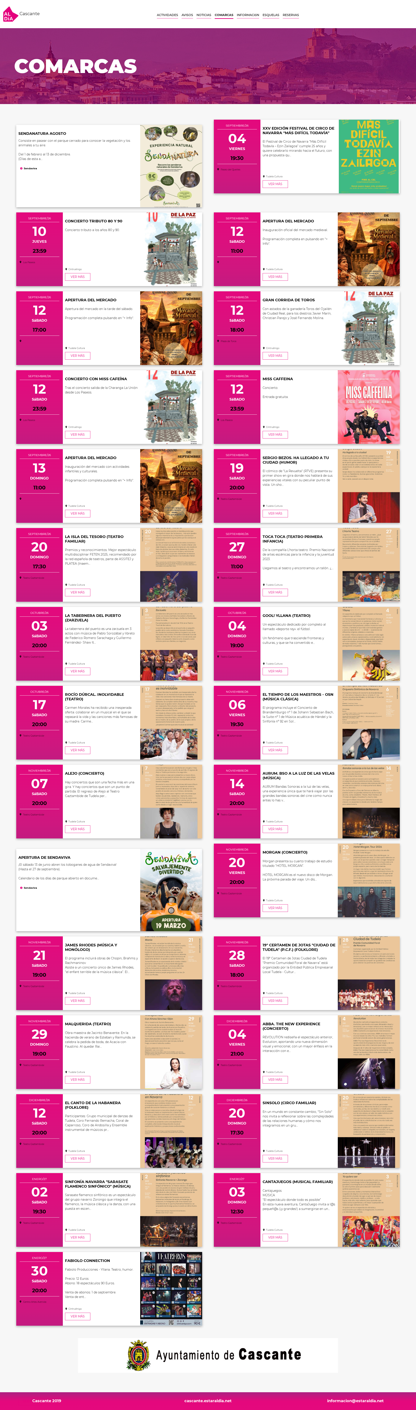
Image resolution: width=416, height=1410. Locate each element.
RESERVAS (291, 15)
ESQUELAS (271, 15)
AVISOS (187, 15)
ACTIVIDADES (167, 15)
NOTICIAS (204, 15)
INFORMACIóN (248, 15)
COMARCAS (224, 15)
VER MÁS (275, 184)
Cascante (29, 13)
